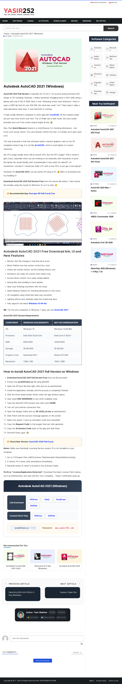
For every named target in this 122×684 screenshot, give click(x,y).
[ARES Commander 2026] (104, 203)
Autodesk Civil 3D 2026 (102, 242)
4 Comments (112, 126)
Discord (62, 612)
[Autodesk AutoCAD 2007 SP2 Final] (104, 116)
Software (17, 21)
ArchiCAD (39, 145)
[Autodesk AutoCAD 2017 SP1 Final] (104, 145)
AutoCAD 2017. (61, 310)
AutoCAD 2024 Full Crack (41, 441)
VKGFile (33, 505)
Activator (43, 21)
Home (5, 21)
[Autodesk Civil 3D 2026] (104, 229)
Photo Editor (9, 27)
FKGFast (34, 499)
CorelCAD (54, 115)
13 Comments (112, 155)
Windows (87, 21)
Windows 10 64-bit (38, 303)
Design (74, 21)
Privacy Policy (101, 681)
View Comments (43, 661)
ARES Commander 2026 (102, 217)
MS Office (101, 21)
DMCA (91, 681)
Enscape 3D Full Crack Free (42, 193)
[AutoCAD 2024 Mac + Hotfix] (104, 174)
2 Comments (112, 239)
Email (53, 612)
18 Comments (112, 184)
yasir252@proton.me (48, 681)
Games (30, 21)
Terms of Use (113, 681)
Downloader (59, 21)
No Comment (112, 213)
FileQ (47, 499)
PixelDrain (61, 499)
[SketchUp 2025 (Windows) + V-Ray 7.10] (104, 255)
